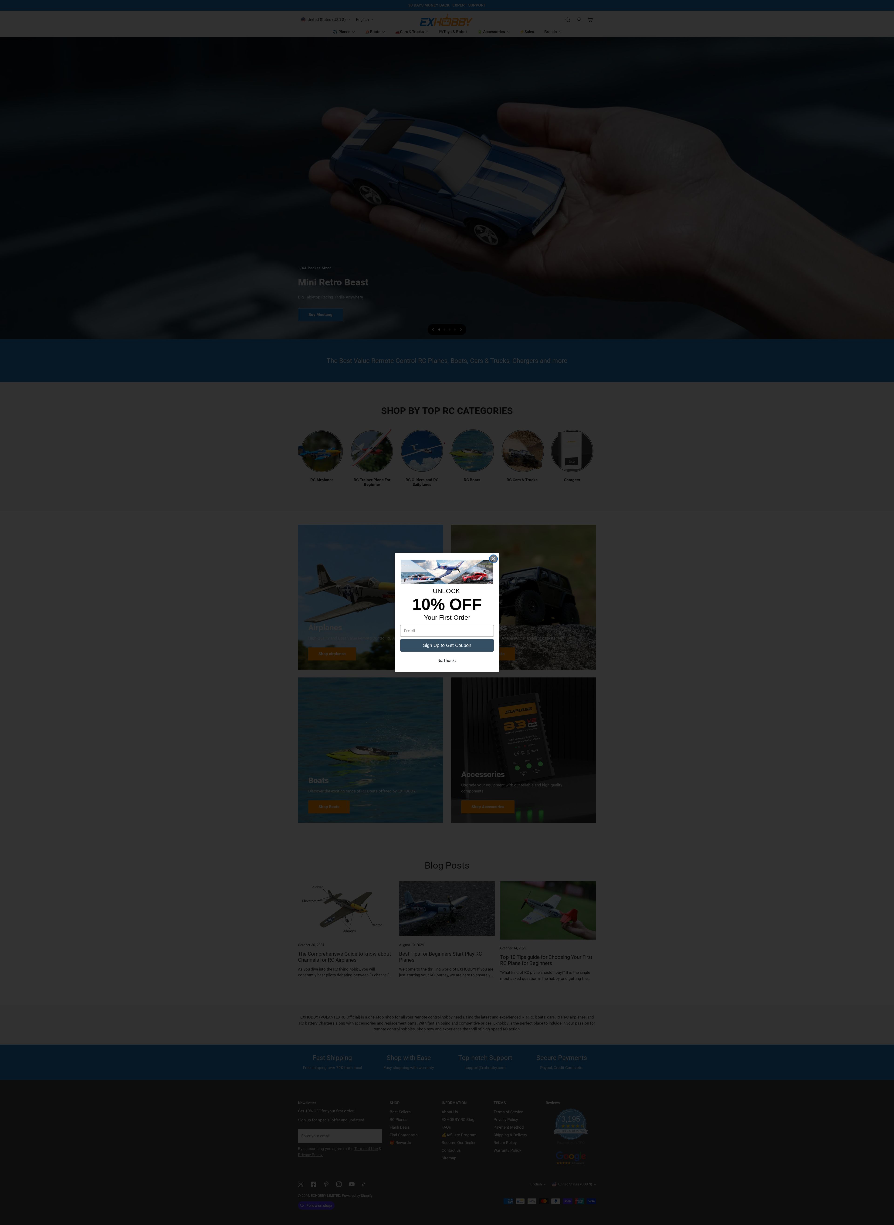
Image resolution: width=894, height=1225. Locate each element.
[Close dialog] (493, 559)
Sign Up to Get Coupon (447, 645)
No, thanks (447, 660)
